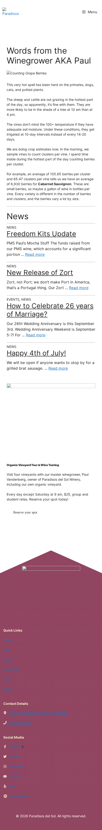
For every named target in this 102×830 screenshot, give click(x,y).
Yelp (11, 786)
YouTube (15, 776)
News (7, 679)
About (8, 689)
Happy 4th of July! (36, 353)
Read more (35, 254)
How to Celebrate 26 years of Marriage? (50, 310)
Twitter (13, 756)
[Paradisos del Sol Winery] (10, 12)
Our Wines (11, 669)
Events (8, 660)
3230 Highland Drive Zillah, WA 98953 (38, 713)
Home (7, 640)
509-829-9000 (20, 723)
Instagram (16, 766)
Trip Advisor (18, 796)
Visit (6, 650)
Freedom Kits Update (41, 234)
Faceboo (15, 746)
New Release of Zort (40, 272)
